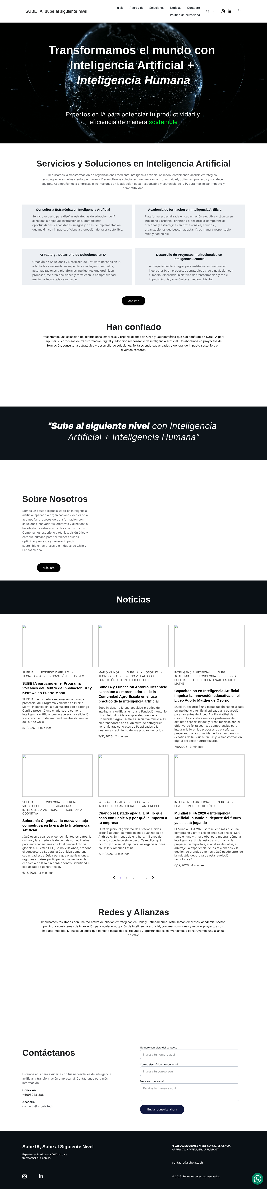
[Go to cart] (239, 11)
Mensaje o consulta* (152, 1081)
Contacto (193, 7)
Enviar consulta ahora (162, 1109)
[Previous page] (114, 878)
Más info (133, 301)
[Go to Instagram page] (224, 11)
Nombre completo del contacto (158, 1047)
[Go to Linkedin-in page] (229, 11)
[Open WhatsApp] (257, 1179)
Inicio (120, 7)
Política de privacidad (185, 15)
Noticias (175, 7)
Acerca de (136, 7)
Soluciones (156, 7)
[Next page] (153, 878)
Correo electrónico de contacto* (159, 1064)
